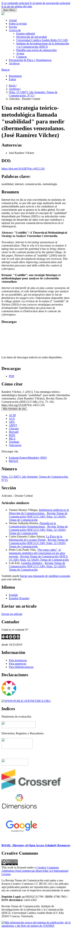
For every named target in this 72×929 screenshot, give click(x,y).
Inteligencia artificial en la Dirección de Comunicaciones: (39, 511)
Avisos (20, 53)
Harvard (13, 431)
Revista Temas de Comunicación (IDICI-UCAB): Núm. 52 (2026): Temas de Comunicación (38, 516)
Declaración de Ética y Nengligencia (30, 60)
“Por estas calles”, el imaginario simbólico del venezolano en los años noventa (37, 553)
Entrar (12, 79)
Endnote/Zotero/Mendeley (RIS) (28, 457)
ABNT (13, 425)
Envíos (13, 26)
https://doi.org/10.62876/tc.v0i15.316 (23, 168)
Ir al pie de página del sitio (16, 6)
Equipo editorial (25, 33)
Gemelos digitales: (32, 563)
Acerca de (15, 30)
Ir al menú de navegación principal (50, 3)
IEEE (12, 435)
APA (12, 421)
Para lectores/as (18, 660)
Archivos (14, 63)
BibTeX (13, 461)
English (13, 595)
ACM (12, 415)
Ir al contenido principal (15, 3)
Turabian (14, 441)
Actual (13, 20)
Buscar (5, 69)
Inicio (12, 85)
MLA (12, 438)
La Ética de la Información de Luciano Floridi (35, 538)
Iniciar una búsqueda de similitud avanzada (45, 576)
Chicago (14, 428)
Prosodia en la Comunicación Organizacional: (32, 525)
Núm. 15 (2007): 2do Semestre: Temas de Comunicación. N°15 (33, 94)
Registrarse (15, 75)
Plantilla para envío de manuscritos (36, 50)
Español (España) (19, 598)
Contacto (21, 56)
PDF (11, 376)
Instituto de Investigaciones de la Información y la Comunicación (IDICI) (42, 45)
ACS (12, 418)
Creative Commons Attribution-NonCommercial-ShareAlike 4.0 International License (34, 871)
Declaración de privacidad (31, 36)
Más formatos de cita (14, 408)
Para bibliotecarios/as (21, 666)
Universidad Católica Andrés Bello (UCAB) (42, 40)
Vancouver (15, 445)
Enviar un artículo (11, 614)
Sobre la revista (18, 23)
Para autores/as (17, 663)
